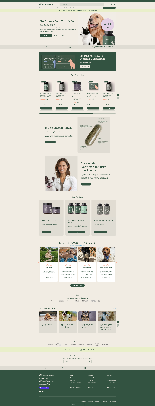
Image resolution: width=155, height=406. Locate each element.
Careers (108, 385)
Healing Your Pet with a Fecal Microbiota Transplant (87, 326)
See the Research (50, 142)
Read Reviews (86, 184)
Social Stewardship (92, 382)
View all (77, 77)
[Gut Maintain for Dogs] (62, 86)
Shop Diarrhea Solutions (75, 382)
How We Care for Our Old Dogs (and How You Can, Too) (67, 326)
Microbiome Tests (55, 7)
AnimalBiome (44, 399)
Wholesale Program (111, 387)
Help (94, 8)
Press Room (90, 385)
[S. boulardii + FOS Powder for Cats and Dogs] (77, 86)
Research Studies (111, 382)
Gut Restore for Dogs (45, 93)
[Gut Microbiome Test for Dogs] (93, 86)
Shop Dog (95, 10)
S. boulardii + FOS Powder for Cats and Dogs (77, 95)
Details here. (87, 1)
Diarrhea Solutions (43, 7)
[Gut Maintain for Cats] (109, 86)
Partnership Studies (111, 380)
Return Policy (90, 401)
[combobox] (82, 4)
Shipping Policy (83, 401)
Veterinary (99, 8)
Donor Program (110, 377)
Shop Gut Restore (46, 35)
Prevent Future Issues (100, 232)
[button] (115, 4)
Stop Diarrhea (46, 232)
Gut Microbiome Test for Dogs (92, 94)
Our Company (91, 380)
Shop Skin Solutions (74, 385)
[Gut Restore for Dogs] (46, 86)
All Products (66, 7)
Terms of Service (97, 401)
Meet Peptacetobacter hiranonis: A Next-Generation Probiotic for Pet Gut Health (106, 327)
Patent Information (112, 401)
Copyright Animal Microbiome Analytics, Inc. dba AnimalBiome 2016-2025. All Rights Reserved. (99, 399)
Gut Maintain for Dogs (61, 93)
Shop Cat (90, 10)
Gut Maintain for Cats (108, 93)
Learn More (73, 7)
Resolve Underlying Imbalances (76, 232)
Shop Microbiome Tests (75, 387)
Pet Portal (89, 8)
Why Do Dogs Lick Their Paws (47, 325)
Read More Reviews (77, 285)
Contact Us (90, 387)
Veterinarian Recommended (94, 377)
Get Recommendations (60, 35)
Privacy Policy (104, 401)
